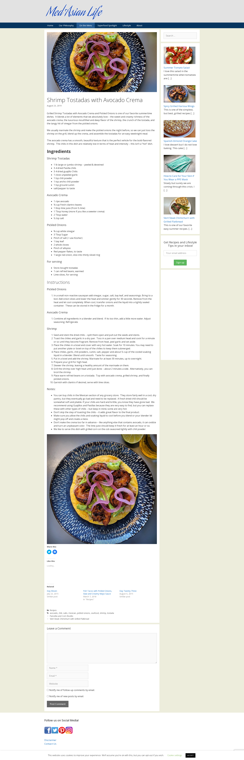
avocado (54, 613)
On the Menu (85, 25)
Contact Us (50, 743)
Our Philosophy (66, 25)
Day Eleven (52, 591)
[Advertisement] (180, 315)
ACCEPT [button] (190, 755)
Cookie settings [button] (174, 755)
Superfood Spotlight (107, 25)
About (139, 25)
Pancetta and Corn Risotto (61, 616)
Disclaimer (50, 740)
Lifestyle (127, 25)
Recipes (53, 610)
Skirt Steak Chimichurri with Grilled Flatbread (69, 618)
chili (60, 613)
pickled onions (83, 613)
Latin (65, 613)
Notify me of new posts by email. (66, 696)
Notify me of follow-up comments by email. (72, 690)
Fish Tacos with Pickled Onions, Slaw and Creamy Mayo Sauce (97, 592)
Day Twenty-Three (128, 591)
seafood (95, 613)
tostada (110, 613)
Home (50, 25)
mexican (72, 613)
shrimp (103, 613)
